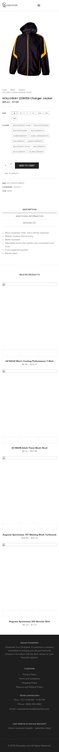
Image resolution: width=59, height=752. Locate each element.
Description (30, 209)
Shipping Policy (29, 683)
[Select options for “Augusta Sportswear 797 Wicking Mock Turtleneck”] (12, 527)
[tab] (29, 209)
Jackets (21, 90)
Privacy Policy (29, 674)
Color (5, 125)
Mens (9, 191)
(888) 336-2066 (33, 704)
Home (4, 90)
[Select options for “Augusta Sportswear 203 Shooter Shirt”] (12, 613)
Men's (12, 90)
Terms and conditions (29, 678)
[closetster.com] (9, 6)
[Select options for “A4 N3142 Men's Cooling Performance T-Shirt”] (12, 353)
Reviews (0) (29, 222)
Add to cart (27, 165)
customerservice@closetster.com (33, 709)
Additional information (29, 216)
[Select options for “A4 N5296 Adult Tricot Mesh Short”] (12, 440)
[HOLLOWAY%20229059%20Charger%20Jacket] (3, 197)
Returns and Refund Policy (29, 687)
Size (4, 113)
